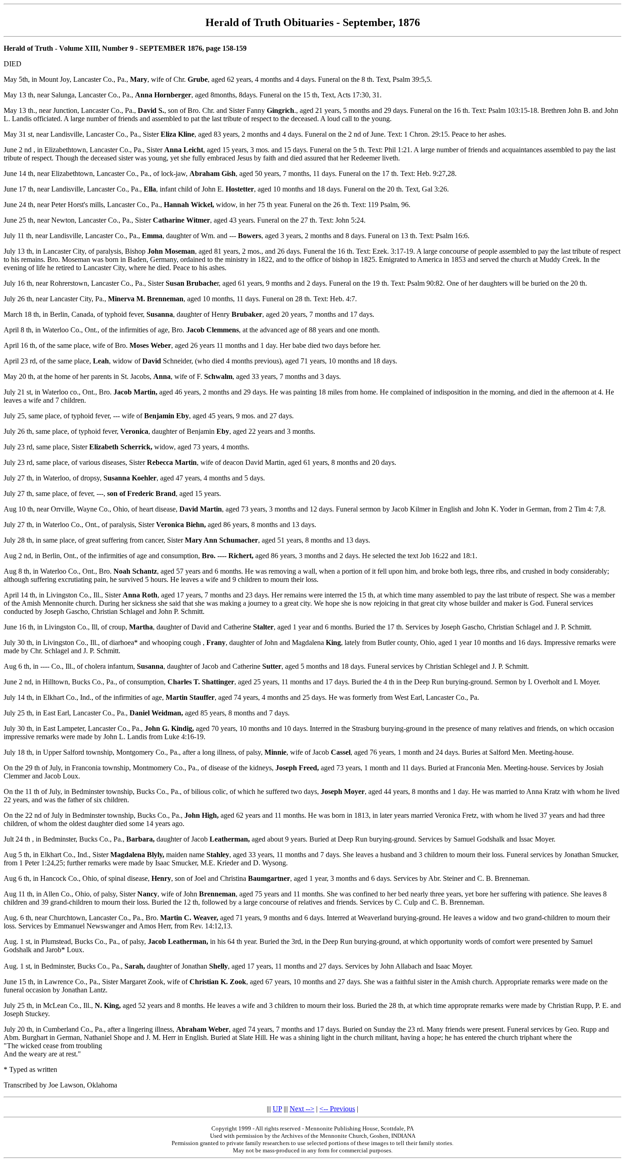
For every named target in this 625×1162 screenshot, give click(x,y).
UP (277, 1109)
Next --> (302, 1109)
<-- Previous (337, 1109)
